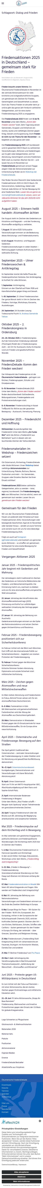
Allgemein (16, 80)
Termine (5, 1091)
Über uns (5, 1103)
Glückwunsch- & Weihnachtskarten (16, 1024)
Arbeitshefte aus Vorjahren (13, 1067)
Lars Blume (16, 77)
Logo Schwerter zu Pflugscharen (15, 1019)
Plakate (5, 1038)
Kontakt (5, 1112)
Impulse (22, 80)
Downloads (6, 1085)
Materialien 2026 (9, 1029)
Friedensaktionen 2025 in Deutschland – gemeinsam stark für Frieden (21, 65)
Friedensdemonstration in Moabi (22, 884)
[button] (3, 3)
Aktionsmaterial (8, 1048)
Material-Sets (7, 1034)
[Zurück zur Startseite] (21, 3)
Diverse (5, 1057)
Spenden (5, 1094)
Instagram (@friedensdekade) (14, 539)
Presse (28, 80)
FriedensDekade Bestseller (12, 1062)
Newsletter (6, 1109)
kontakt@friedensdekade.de (13, 195)
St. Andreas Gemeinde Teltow (20, 315)
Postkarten (6, 1043)
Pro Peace (36, 953)
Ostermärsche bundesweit (23, 767)
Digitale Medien (8, 1053)
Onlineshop (6, 1096)
